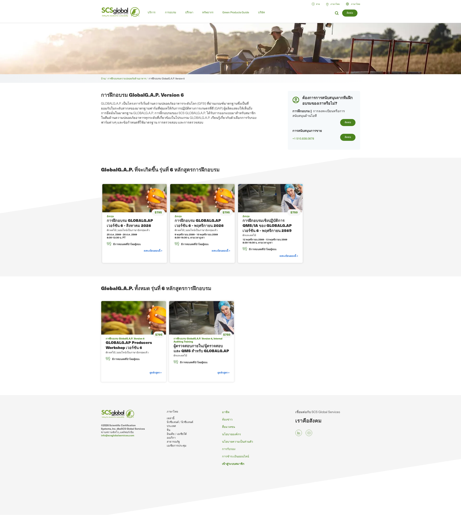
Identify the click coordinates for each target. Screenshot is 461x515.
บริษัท (261, 12)
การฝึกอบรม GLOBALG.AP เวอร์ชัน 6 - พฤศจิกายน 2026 (199, 223)
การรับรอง (228, 449)
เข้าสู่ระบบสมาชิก (233, 463)
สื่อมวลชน (228, 426)
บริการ (151, 12)
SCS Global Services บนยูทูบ (309, 432)
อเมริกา (171, 437)
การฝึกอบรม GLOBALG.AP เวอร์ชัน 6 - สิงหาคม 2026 (130, 223)
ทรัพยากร (207, 12)
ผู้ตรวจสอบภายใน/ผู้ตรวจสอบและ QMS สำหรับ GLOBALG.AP (201, 348)
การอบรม (170, 12)
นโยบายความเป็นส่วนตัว (237, 441)
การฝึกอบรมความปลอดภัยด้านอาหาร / (128, 78)
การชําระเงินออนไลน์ (235, 456)
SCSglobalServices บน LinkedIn (298, 432)
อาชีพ (225, 412)
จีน (168, 430)
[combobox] (354, 4)
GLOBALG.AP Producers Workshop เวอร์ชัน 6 (129, 345)
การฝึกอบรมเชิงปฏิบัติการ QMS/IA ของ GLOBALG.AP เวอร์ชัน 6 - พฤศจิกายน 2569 (267, 225)
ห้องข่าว (227, 419)
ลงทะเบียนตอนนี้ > (153, 250)
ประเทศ (171, 426)
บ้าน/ (104, 78)
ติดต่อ (350, 12)
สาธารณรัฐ (173, 441)
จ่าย (318, 4)
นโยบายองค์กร (231, 434)
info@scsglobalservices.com (117, 435)
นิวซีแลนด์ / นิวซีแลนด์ (180, 422)
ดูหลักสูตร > (156, 372)
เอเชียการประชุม (176, 445)
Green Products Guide (235, 12)
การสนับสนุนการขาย (307, 130)
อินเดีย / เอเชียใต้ (177, 434)
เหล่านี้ (170, 418)
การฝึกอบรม (301, 110)
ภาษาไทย (355, 4)
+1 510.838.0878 (303, 138)
